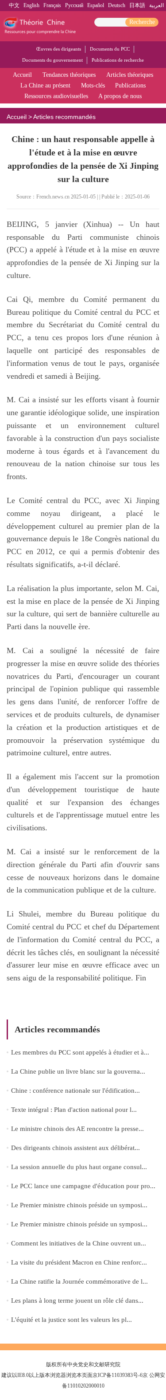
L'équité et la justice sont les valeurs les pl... (71, 1319)
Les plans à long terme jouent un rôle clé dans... (77, 1300)
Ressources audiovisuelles (56, 96)
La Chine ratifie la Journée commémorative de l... (79, 1281)
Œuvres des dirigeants (58, 49)
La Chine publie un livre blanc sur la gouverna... (78, 1071)
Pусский (74, 5)
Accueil (22, 74)
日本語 (137, 5)
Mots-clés (93, 85)
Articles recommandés (64, 116)
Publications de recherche (118, 60)
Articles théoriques (129, 74)
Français (52, 5)
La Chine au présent (45, 85)
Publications (130, 85)
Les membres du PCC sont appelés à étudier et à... (80, 1052)
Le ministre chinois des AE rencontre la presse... (77, 1128)
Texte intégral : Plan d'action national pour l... (74, 1109)
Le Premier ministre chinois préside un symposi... (79, 1205)
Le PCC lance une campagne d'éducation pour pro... (83, 1186)
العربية (156, 5)
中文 (14, 5)
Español (95, 5)
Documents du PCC (110, 49)
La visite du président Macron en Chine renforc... (79, 1262)
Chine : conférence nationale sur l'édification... (75, 1090)
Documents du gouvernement (52, 60)
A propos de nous (120, 96)
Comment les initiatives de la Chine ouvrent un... (78, 1243)
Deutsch (116, 5)
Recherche (142, 22)
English (31, 5)
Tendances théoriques (69, 74)
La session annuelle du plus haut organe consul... (79, 1166)
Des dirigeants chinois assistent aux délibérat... (75, 1147)
